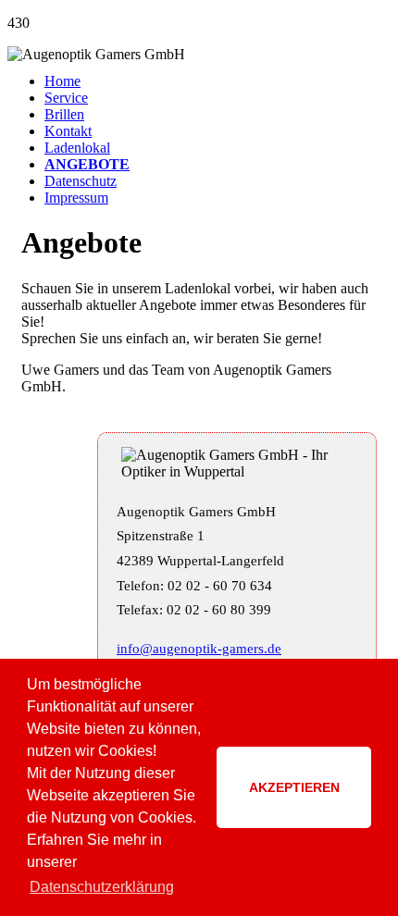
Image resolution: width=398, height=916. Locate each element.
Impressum (76, 197)
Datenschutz (80, 181)
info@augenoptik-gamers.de (199, 648)
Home (62, 81)
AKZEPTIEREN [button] (294, 787)
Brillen (64, 114)
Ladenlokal (77, 147)
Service (66, 97)
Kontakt (68, 131)
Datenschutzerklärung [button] (102, 887)
